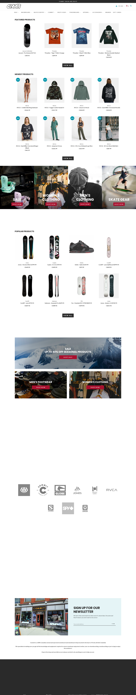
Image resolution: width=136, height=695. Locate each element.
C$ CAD (120, 6)
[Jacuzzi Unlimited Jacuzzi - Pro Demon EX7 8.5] (27, 36)
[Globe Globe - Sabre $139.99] (81, 247)
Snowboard (25, 12)
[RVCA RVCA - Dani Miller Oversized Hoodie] (108, 90)
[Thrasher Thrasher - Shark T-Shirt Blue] (81, 36)
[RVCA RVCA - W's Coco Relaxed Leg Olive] (81, 129)
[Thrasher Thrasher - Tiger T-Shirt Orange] (54, 36)
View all (68, 65)
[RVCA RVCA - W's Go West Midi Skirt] (108, 129)
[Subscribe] (113, 623)
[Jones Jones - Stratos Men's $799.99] (27, 247)
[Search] (131, 6)
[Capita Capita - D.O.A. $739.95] (54, 247)
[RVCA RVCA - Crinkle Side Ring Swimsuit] (27, 90)
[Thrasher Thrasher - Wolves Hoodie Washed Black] (108, 36)
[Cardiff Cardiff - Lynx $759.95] (27, 286)
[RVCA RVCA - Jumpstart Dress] (54, 129)
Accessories (97, 12)
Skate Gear (61, 12)
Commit (51, 12)
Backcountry (39, 12)
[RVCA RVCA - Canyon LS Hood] (81, 90)
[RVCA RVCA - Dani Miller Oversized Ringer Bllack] (27, 129)
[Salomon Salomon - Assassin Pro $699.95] (54, 286)
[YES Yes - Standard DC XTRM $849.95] (81, 286)
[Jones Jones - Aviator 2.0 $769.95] (108, 286)
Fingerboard (74, 12)
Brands (108, 12)
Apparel (86, 12)
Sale (15, 12)
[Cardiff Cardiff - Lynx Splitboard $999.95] (108, 247)
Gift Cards (117, 12)
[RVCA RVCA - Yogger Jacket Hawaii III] (54, 90)
